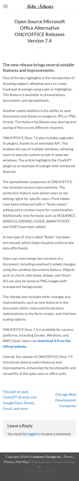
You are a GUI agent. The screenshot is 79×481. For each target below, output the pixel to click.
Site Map (22, 462)
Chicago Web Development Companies (65, 400)
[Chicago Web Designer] (39, 6)
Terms (68, 457)
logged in (34, 434)
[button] (5, 6)
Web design (38, 462)
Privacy (9, 462)
